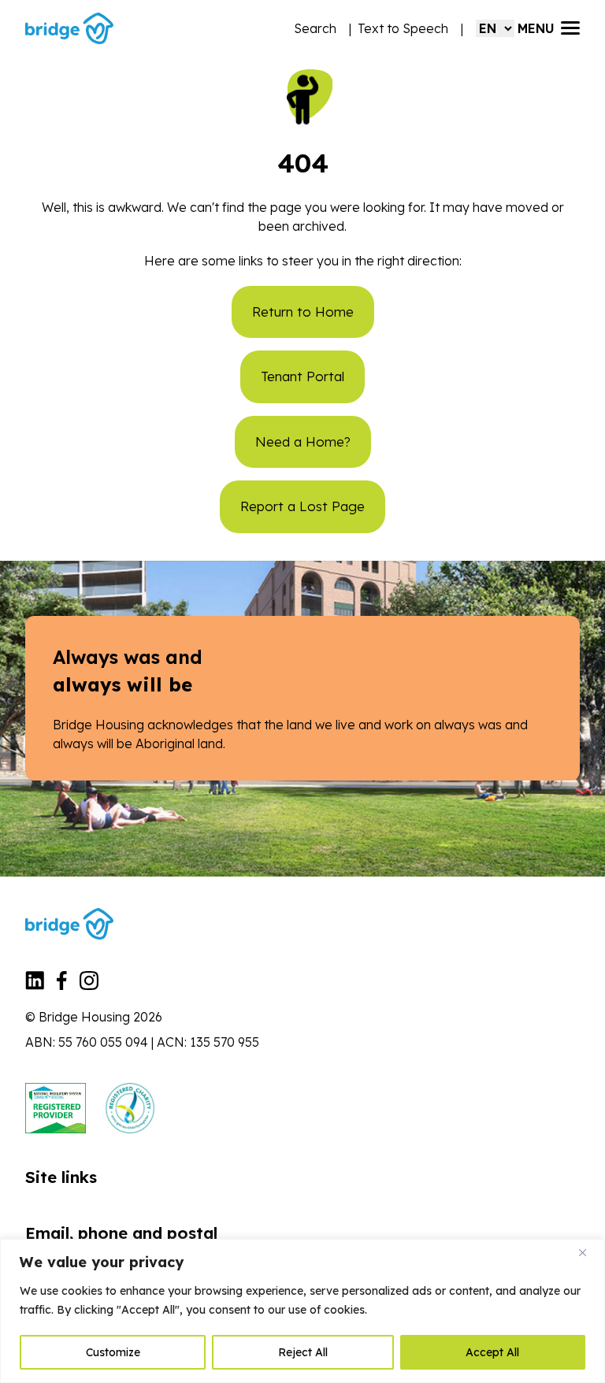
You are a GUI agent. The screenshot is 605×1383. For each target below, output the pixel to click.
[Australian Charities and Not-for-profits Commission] (130, 1108)
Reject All (303, 1352)
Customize (113, 1352)
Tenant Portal (302, 376)
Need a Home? (303, 441)
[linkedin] (34, 985)
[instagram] (89, 985)
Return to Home (303, 311)
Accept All (492, 1352)
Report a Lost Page (302, 506)
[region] (302, 1311)
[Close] (588, 1252)
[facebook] (62, 985)
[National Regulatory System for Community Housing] (55, 1108)
